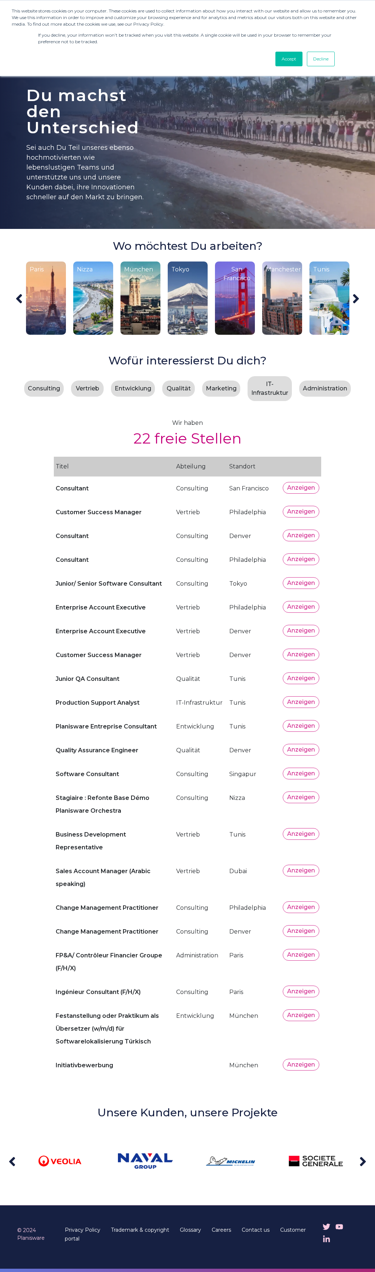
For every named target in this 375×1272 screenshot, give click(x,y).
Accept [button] (289, 59)
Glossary (190, 1230)
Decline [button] (320, 59)
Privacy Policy (82, 1230)
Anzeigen (301, 487)
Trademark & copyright (140, 1230)
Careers (221, 1230)
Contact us (256, 1230)
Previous (19, 298)
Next (356, 298)
